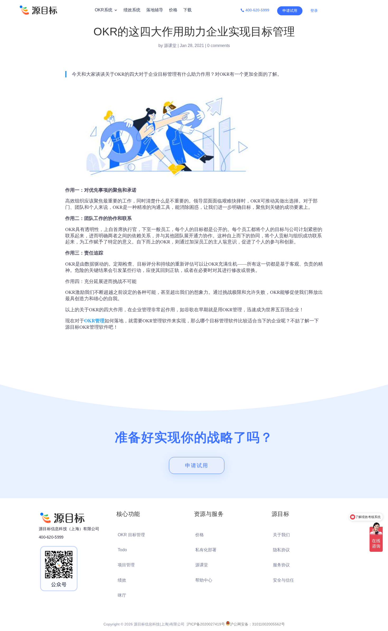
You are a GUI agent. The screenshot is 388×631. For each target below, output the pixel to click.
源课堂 (170, 45)
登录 (314, 10)
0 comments (218, 45)
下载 (187, 10)
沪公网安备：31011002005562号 (257, 624)
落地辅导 (154, 10)
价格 (173, 10)
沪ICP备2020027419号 (206, 624)
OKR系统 (103, 10)
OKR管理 (94, 320)
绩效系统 (132, 10)
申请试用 (289, 10)
